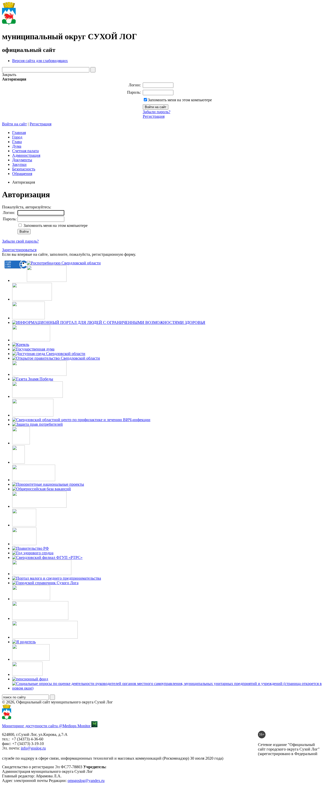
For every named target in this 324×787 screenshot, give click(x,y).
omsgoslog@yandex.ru (86, 780)
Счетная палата (25, 151)
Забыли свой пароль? (20, 241)
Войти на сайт (14, 124)
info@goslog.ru (33, 748)
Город (17, 137)
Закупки (19, 164)
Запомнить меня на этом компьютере (180, 100)
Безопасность (23, 169)
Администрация (26, 155)
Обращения (22, 173)
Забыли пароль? (156, 112)
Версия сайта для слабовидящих (40, 60)
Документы (22, 160)
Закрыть (9, 74)
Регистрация (154, 116)
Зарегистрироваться (19, 250)
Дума (16, 146)
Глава (17, 142)
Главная (19, 132)
